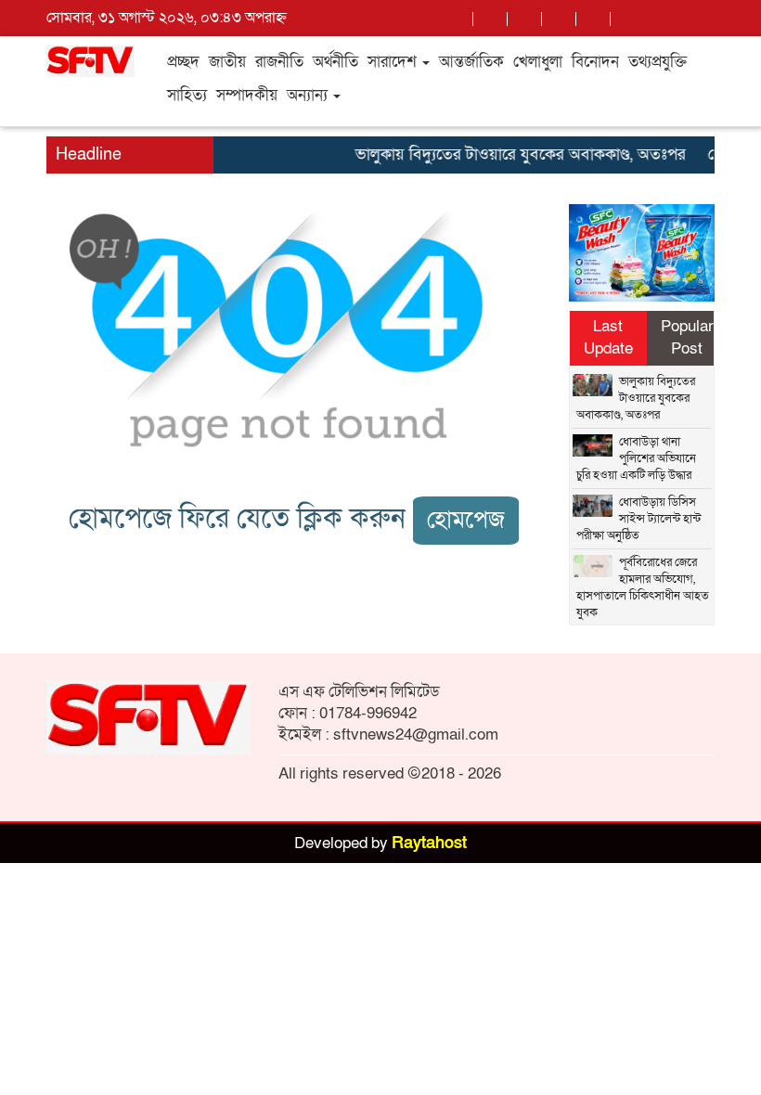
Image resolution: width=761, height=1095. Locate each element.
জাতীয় (227, 61)
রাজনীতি (279, 61)
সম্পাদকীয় (246, 95)
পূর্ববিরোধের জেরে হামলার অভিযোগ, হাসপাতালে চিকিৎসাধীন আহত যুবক (642, 587)
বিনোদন (595, 61)
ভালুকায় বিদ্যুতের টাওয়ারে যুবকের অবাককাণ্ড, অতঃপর (512, 154)
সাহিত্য (187, 95)
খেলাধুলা (537, 61)
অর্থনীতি (335, 61)
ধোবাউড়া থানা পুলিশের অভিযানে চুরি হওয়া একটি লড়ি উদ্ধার (636, 458)
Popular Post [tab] (687, 337)
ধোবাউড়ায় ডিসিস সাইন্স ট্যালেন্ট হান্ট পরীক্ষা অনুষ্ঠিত (638, 519)
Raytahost (429, 843)
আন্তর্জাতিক (471, 61)
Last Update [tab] (608, 337)
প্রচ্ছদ (183, 61)
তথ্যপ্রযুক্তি (657, 61)
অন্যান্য (309, 95)
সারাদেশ (394, 61)
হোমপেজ (466, 520)
